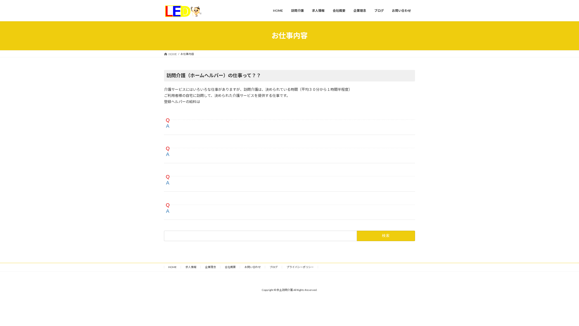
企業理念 (210, 267)
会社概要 (230, 267)
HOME (172, 267)
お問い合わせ (252, 267)
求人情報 (190, 267)
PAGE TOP (562, 312)
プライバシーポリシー (300, 267)
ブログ (274, 267)
